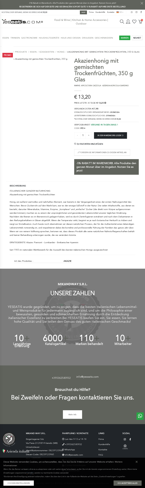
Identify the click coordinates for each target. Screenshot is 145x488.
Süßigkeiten (46, 52)
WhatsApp (70, 449)
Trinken (15, 38)
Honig (60, 52)
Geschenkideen (104, 38)
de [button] (120, 12)
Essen (5, 38)
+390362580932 (61, 377)
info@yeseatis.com (87, 376)
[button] (136, 462)
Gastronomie (29, 38)
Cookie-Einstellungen (19, 483)
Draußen (87, 38)
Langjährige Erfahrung (22, 345)
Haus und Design (71, 38)
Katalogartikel (55, 344)
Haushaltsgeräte (49, 38)
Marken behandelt (89, 344)
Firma (91, 12)
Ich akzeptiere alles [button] (127, 483)
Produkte (21, 52)
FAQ (100, 455)
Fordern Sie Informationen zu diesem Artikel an (102, 152)
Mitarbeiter (123, 344)
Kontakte (110, 12)
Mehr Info (73, 414)
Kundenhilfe (100, 12)
